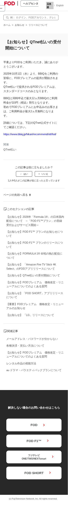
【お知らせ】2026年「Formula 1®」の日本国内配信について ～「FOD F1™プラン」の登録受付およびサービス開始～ (35, 220)
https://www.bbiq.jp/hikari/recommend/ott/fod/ (29, 134)
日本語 (49, 5)
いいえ (45, 174)
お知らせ (19, 25)
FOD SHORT (34, 473)
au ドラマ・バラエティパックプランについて (33, 370)
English (60, 5)
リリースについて (38, 25)
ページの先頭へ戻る (15, 194)
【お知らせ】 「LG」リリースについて (30, 315)
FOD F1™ (34, 441)
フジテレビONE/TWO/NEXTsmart (34, 457)
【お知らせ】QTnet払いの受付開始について (33, 275)
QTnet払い (9, 149)
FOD (34, 425)
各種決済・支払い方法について (25, 345)
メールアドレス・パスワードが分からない (32, 338)
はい (26, 174)
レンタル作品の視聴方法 (21, 363)
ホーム (6, 25)
